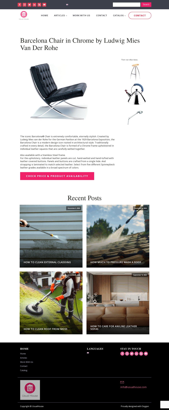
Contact (101, 15)
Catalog (118, 15)
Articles (59, 15)
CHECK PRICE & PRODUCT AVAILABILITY (57, 176)
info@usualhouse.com (133, 387)
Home (44, 15)
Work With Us (81, 15)
